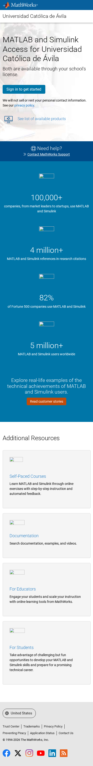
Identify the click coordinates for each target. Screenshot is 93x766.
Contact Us (66, 733)
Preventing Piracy (14, 733)
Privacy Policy (53, 726)
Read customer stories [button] (46, 401)
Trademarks (31, 726)
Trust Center (11, 726)
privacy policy (24, 105)
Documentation (24, 535)
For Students (22, 647)
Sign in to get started (23, 89)
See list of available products (42, 119)
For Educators (23, 588)
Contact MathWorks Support (48, 154)
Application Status (42, 733)
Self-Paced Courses (28, 476)
